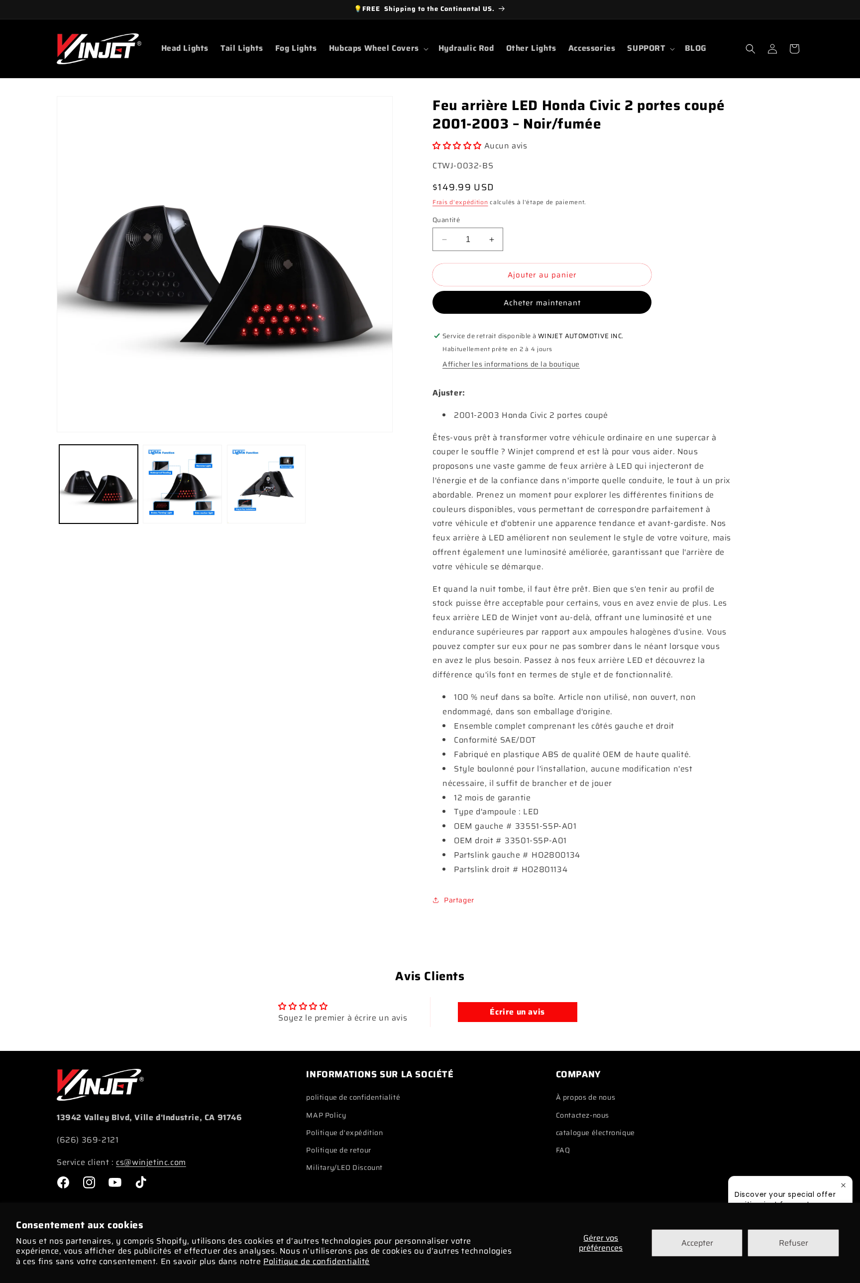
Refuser (793, 1243)
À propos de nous (586, 1097)
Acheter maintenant (542, 303)
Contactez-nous (582, 1115)
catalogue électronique (595, 1132)
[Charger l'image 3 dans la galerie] (266, 484)
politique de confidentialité (353, 1097)
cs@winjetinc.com (151, 1162)
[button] (377, 48)
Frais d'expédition (460, 202)
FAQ (563, 1150)
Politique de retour (338, 1150)
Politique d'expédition (344, 1132)
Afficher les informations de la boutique (511, 364)
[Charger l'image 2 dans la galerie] (182, 484)
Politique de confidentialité (316, 1261)
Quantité (446, 220)
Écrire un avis (517, 1012)
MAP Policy (326, 1115)
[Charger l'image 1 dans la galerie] (98, 484)
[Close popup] (843, 1185)
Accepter (697, 1243)
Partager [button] (459, 900)
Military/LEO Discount (344, 1167)
